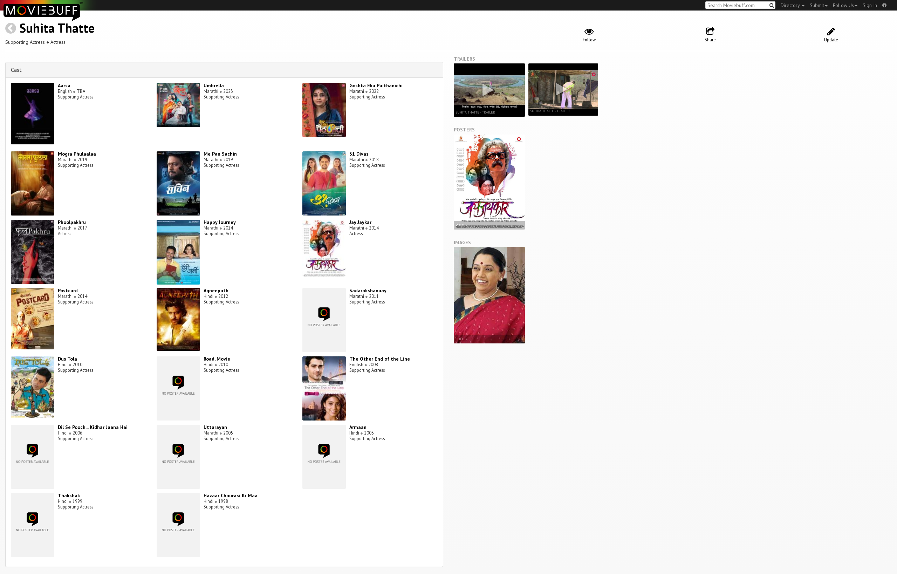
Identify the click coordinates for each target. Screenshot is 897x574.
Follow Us (843, 5)
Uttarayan (215, 427)
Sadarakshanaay (367, 290)
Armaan (358, 427)
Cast (16, 69)
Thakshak (69, 495)
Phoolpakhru (72, 222)
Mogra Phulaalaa (77, 154)
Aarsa (64, 85)
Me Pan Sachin (220, 154)
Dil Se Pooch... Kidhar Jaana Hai (93, 427)
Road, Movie (217, 359)
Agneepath (216, 290)
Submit (817, 5)
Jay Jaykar (360, 222)
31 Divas (359, 154)
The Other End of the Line (379, 359)
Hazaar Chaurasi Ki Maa (231, 495)
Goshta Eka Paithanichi (376, 85)
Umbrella (214, 85)
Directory (791, 5)
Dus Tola (67, 359)
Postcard (68, 290)
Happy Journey (220, 222)
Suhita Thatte (57, 28)
